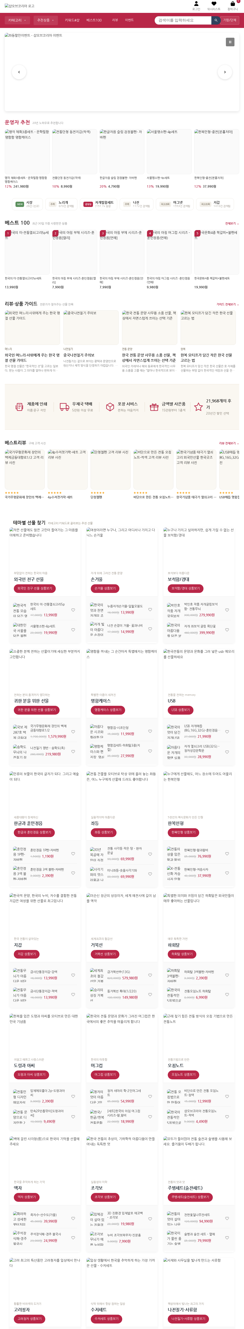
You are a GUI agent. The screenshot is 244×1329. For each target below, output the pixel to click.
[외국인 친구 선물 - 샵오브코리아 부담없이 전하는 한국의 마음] (45, 547)
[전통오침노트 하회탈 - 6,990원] (174, 994)
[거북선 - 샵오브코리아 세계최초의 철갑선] (122, 913)
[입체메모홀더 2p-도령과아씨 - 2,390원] (20, 1096)
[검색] (216, 20)
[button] (214, 6)
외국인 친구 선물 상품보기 (35, 588)
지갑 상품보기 (27, 954)
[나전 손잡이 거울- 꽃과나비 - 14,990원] (97, 629)
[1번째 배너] (116, 102)
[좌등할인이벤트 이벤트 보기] (122, 72)
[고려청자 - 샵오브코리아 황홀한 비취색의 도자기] (45, 1278)
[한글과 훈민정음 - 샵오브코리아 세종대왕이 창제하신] (45, 791)
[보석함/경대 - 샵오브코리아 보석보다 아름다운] (198, 547)
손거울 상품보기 (105, 588)
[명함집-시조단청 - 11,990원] (97, 731)
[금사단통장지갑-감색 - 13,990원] (20, 975)
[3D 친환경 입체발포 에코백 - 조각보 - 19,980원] (97, 1219)
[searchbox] (183, 20)
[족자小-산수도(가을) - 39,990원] (20, 1218)
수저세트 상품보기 (106, 1318)
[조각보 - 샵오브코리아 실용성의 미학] (122, 1156)
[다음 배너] (225, 72)
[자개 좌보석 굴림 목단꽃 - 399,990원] (174, 630)
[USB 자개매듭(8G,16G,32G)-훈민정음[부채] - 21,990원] (174, 732)
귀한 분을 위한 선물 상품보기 (37, 710)
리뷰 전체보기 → (229, 443)
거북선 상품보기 (105, 954)
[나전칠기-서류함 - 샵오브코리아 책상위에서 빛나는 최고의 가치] (198, 1278)
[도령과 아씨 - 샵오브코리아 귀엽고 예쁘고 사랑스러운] (45, 1034)
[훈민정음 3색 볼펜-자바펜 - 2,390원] (20, 873)
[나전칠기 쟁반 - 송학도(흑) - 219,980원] (20, 751)
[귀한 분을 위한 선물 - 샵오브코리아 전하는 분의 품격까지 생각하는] (45, 669)
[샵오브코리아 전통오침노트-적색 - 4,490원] (174, 1117)
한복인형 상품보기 (183, 832)
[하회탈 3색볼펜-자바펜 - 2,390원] (174, 975)
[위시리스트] (73, 610)
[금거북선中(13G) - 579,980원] (97, 975)
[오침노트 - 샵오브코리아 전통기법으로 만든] (198, 1034)
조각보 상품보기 (105, 1197)
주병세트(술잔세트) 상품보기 (190, 1197)
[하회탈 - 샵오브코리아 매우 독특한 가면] (198, 913)
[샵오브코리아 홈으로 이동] (19, 6)
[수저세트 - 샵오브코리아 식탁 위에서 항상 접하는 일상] (122, 1278)
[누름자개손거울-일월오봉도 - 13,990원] (97, 609)
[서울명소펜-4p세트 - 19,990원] (20, 630)
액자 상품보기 (27, 1197)
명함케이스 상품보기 (108, 710)
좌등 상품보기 (104, 832)
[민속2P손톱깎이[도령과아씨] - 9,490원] (20, 1117)
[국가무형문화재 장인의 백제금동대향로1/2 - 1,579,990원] (20, 732)
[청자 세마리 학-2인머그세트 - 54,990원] (97, 1096)
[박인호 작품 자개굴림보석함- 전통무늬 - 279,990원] (174, 610)
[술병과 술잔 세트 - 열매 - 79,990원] (174, 1238)
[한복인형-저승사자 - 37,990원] (174, 873)
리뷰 (115, 20)
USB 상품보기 (181, 710)
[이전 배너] (19, 72)
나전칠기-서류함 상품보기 (188, 1318)
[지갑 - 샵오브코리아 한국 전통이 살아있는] (45, 913)
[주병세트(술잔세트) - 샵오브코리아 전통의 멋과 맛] (198, 1156)
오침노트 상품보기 (183, 1074)
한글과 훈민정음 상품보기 (34, 832)
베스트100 (94, 20)
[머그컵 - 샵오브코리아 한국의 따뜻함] (122, 1034)
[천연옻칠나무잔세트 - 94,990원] (174, 1218)
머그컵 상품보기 (105, 1074)
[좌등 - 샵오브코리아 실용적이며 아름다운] (122, 791)
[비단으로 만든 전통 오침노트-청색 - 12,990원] (174, 1096)
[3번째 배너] (127, 102)
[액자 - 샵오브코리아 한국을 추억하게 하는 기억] (45, 1156)
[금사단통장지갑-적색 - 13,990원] (20, 994)
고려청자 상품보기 (29, 1318)
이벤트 (129, 20)
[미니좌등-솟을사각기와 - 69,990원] (97, 874)
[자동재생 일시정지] (230, 42)
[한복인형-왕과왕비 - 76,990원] (174, 854)
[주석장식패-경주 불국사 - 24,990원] (20, 1238)
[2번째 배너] (122, 102)
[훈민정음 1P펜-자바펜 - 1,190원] (20, 854)
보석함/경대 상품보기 (186, 588)
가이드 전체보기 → (228, 304)
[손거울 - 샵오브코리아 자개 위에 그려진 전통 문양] (122, 547)
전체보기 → (232, 223)
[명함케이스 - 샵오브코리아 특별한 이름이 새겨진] (122, 669)
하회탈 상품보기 (182, 954)
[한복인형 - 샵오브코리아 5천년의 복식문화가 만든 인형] (198, 791)
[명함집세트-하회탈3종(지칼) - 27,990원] (97, 751)
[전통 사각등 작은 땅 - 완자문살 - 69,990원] (97, 854)
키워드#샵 (72, 20)
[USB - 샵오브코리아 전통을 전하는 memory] (198, 669)
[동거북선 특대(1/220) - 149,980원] (97, 994)
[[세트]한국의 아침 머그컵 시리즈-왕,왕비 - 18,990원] (97, 1117)
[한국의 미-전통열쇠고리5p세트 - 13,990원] (20, 610)
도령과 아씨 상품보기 (31, 1074)
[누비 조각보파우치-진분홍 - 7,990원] (97, 1239)
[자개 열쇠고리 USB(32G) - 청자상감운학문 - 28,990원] (174, 752)
